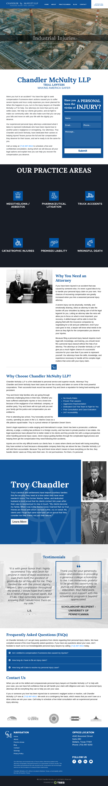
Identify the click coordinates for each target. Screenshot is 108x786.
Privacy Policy (18, 753)
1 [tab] (23, 614)
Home (47, 4)
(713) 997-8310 (98, 5)
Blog (75, 4)
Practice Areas (64, 4)
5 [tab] (36, 614)
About (53, 4)
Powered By (48, 782)
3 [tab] (29, 614)
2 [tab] (26, 614)
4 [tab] (33, 614)
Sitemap (17, 751)
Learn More (54, 47)
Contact (83, 4)
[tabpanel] (29, 582)
